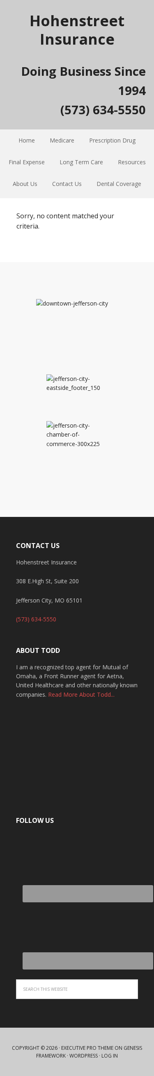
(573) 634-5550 (36, 619)
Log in (109, 1055)
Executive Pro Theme (87, 1047)
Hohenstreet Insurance (77, 29)
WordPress (83, 1055)
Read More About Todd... (81, 694)
